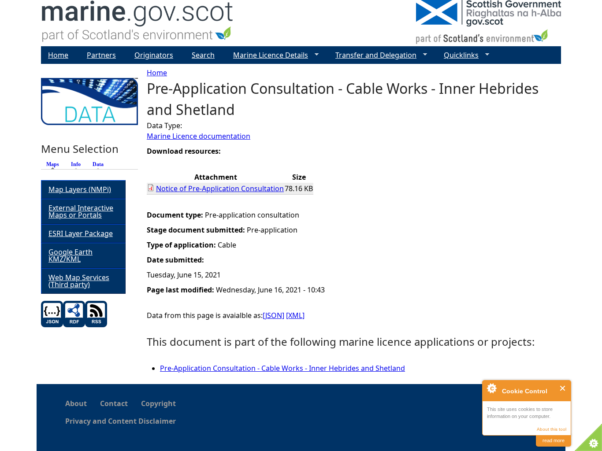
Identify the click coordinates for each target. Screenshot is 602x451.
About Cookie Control (491, 388)
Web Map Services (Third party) (78, 281)
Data (98, 164)
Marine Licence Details (267, 55)
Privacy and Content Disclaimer (120, 421)
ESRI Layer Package (80, 233)
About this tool (551, 429)
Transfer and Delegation (372, 55)
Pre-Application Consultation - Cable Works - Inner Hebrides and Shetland (282, 368)
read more (554, 440)
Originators (153, 55)
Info (76, 164)
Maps (54, 164)
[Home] (137, 23)
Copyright (158, 403)
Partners (101, 55)
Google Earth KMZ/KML (70, 255)
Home (157, 73)
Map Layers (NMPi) (79, 189)
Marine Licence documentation (198, 136)
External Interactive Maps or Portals (80, 211)
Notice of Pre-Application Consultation (220, 188)
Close (563, 388)
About (76, 403)
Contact (114, 403)
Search (203, 55)
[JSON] (273, 315)
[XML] (295, 315)
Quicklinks (458, 55)
